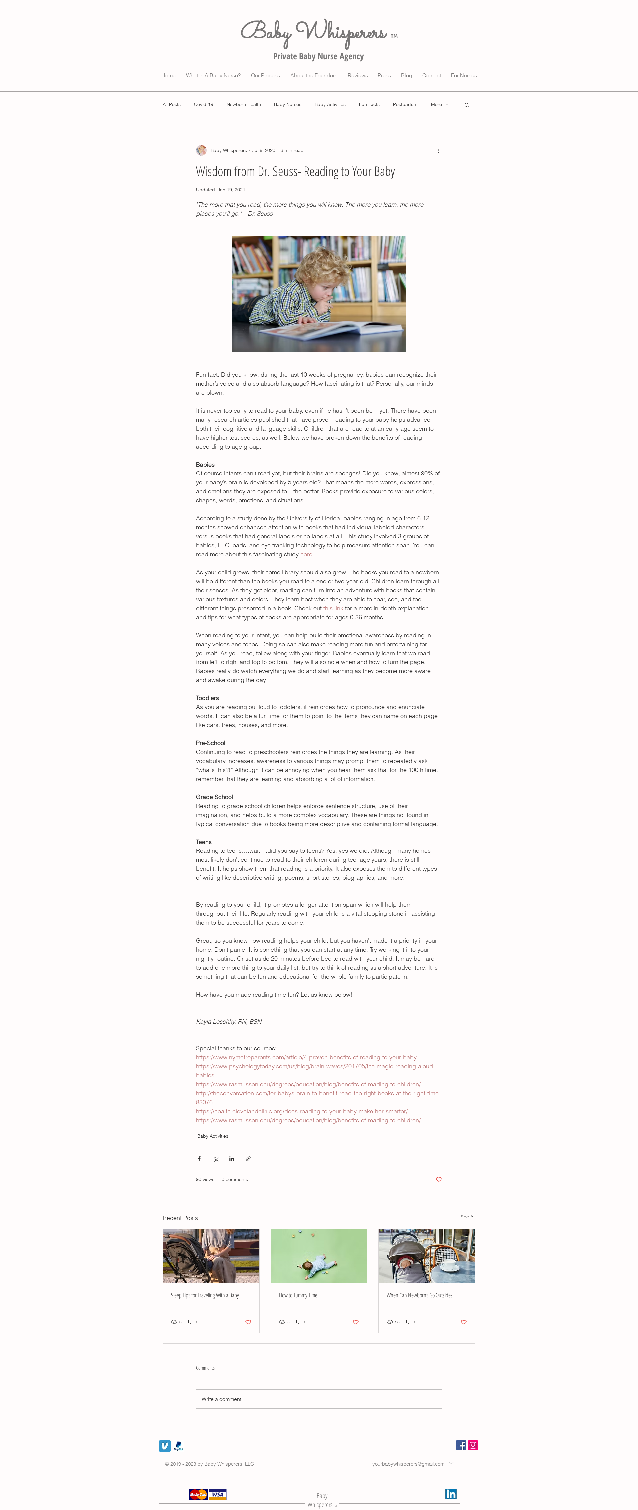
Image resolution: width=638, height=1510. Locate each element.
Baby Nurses (287, 104)
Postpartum (405, 104)
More (436, 104)
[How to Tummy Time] (319, 1256)
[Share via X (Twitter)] (215, 1159)
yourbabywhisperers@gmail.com (408, 1464)
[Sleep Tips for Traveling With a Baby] (211, 1256)
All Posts (172, 104)
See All (468, 1217)
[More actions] (438, 150)
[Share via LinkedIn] (232, 1159)
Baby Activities (330, 104)
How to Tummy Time (298, 1295)
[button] (467, 104)
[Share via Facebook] (199, 1159)
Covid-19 (203, 104)
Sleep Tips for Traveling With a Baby (205, 1295)
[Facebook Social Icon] (461, 1445)
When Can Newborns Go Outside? (419, 1295)
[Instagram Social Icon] (473, 1445)
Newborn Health (244, 104)
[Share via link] (248, 1159)
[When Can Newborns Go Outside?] (427, 1256)
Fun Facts (369, 104)
